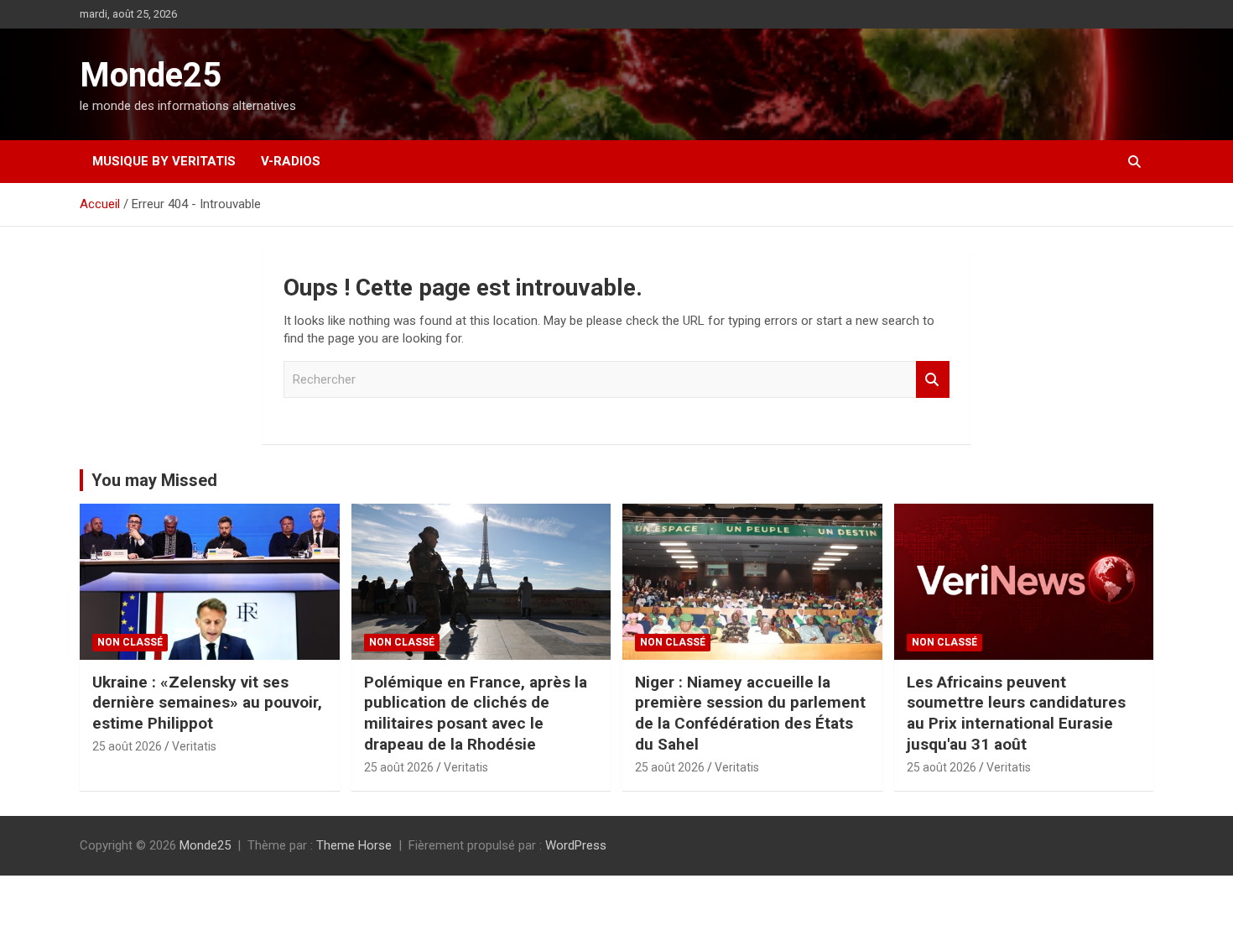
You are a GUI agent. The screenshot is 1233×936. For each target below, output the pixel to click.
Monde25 (150, 75)
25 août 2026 (127, 746)
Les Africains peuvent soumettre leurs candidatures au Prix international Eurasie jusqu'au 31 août (1016, 713)
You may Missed (154, 480)
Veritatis (194, 746)
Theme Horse (354, 845)
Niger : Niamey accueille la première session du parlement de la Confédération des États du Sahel (750, 713)
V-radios (290, 161)
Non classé (130, 642)
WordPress (575, 845)
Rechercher (932, 380)
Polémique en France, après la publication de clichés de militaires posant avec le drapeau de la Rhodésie (475, 713)
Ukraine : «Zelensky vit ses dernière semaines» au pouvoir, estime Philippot (207, 702)
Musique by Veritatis (164, 161)
